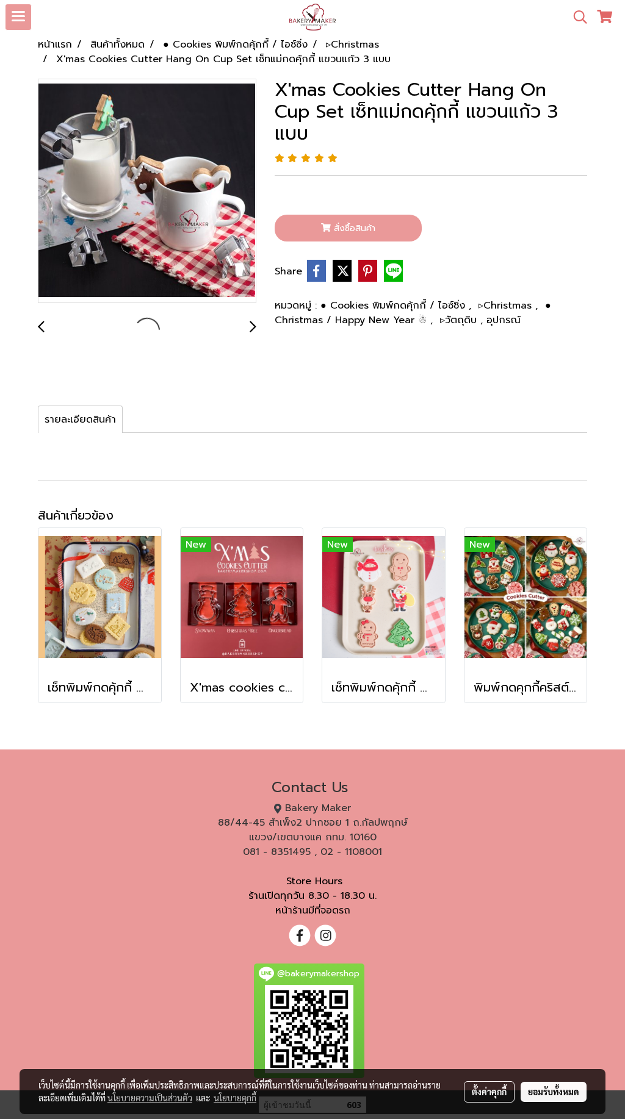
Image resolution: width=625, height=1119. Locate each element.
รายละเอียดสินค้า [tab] (80, 419)
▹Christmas (507, 305)
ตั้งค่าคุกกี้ (489, 1091)
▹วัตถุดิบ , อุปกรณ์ (480, 320)
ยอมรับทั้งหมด (553, 1091)
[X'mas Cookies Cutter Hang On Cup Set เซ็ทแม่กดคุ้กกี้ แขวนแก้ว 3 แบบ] (147, 191)
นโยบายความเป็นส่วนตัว (149, 1097)
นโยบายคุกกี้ (235, 1097)
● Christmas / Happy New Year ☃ (413, 312)
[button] (576, 17)
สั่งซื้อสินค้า (353, 228)
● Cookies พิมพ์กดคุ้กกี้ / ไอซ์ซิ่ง (394, 305)
